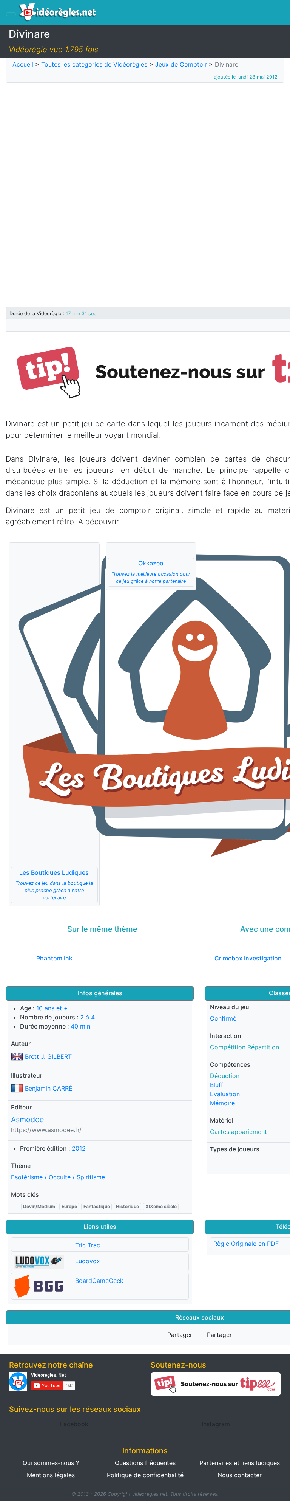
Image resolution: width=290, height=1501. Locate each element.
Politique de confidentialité (145, 1475)
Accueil (22, 64)
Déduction (224, 1076)
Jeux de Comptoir (181, 64)
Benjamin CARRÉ (48, 1088)
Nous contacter (240, 1475)
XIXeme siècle (161, 1206)
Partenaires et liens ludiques (239, 1463)
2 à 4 (87, 1017)
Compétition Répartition (244, 1047)
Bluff (216, 1085)
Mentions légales (51, 1475)
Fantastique (96, 1206)
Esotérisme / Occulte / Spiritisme (58, 1177)
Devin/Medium (39, 1206)
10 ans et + (52, 1008)
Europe (69, 1206)
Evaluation (225, 1094)
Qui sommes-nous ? (51, 1463)
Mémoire (222, 1103)
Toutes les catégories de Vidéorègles (94, 64)
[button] (54, 724)
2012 (79, 1148)
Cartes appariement (238, 1131)
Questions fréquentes (145, 1463)
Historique (127, 1206)
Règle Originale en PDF (246, 1243)
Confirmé (223, 1018)
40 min (80, 1026)
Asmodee (27, 1119)
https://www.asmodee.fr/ (46, 1130)
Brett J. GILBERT (48, 1056)
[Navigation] (11, 14)
